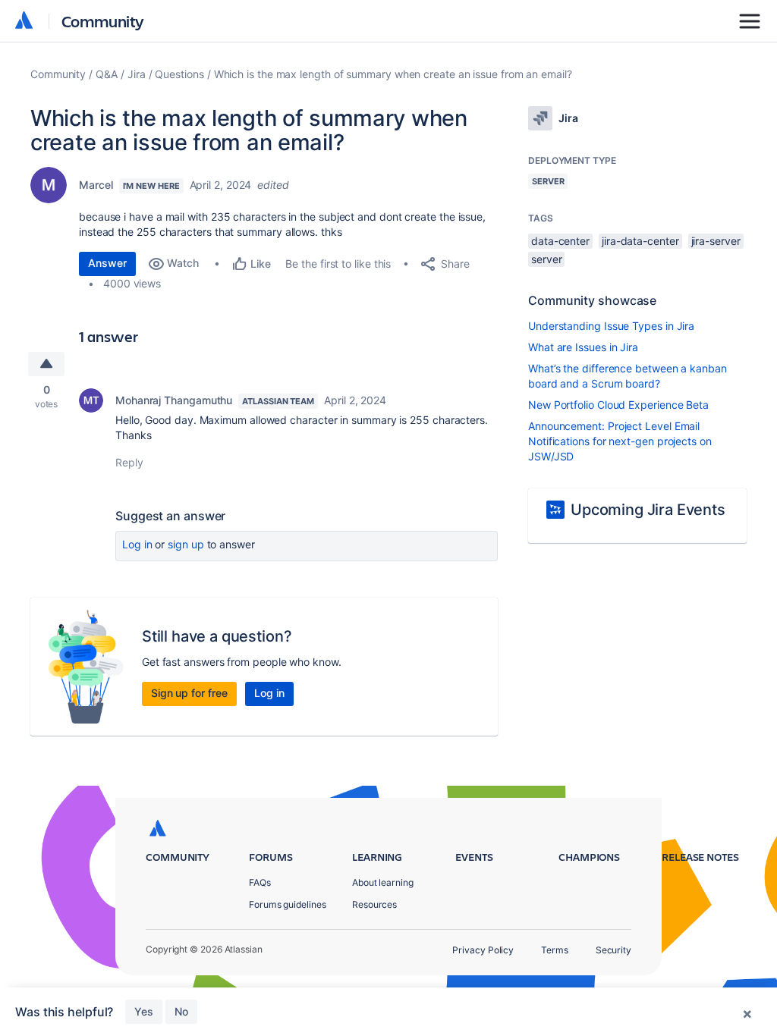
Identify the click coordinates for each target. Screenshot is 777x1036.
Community (102, 21)
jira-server (716, 240)
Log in (137, 544)
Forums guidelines (287, 904)
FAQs (260, 882)
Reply (129, 462)
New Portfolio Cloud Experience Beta (618, 404)
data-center (560, 240)
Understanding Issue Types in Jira (611, 325)
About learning (383, 882)
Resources (374, 904)
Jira (136, 73)
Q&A (107, 73)
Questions (179, 73)
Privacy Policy (483, 950)
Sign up (185, 544)
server (546, 259)
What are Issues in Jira (583, 347)
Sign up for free (189, 692)
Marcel (96, 184)
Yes (143, 1011)
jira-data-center (640, 240)
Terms (554, 950)
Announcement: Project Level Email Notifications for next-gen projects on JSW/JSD (620, 441)
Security (613, 950)
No (181, 1011)
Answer (107, 262)
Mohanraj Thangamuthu (173, 400)
